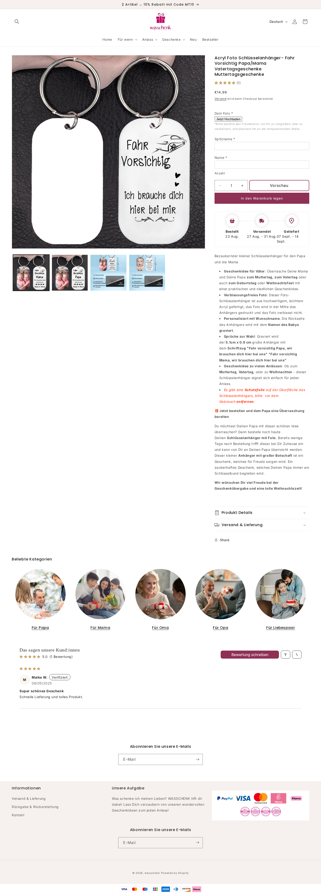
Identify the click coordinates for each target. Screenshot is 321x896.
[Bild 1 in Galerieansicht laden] (31, 273)
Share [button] (225, 540)
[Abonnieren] (197, 759)
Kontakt (18, 815)
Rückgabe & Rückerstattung (35, 807)
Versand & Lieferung (29, 798)
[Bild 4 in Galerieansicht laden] (147, 273)
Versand (221, 98)
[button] (17, 21)
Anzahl (220, 173)
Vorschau (279, 185)
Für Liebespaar (280, 627)
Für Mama (100, 627)
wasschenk (152, 873)
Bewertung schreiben (249, 654)
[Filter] (285, 655)
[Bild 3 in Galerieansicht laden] (108, 273)
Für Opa (220, 627)
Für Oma (160, 627)
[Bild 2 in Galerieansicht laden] (70, 273)
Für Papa (40, 627)
